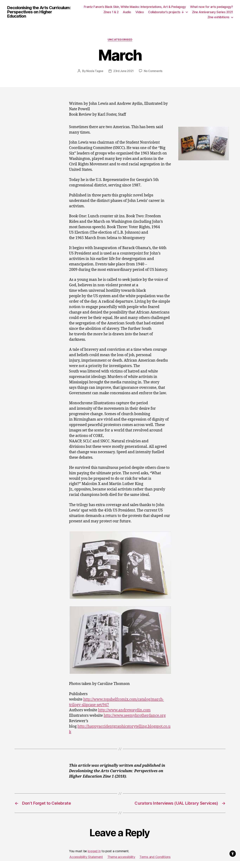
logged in (94, 851)
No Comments (153, 71)
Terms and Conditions (155, 857)
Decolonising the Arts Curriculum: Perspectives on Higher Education (39, 12)
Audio (127, 12)
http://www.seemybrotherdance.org (135, 715)
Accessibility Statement (86, 857)
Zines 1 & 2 (111, 12)
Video (139, 12)
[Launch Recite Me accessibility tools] (232, 853)
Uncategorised (120, 39)
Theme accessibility (121, 857)
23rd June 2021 (123, 71)
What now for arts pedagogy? (211, 7)
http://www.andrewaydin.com (124, 710)
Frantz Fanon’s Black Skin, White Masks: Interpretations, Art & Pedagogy (135, 7)
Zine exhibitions (218, 17)
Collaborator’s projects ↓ (166, 12)
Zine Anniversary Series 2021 (212, 12)
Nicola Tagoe (94, 71)
